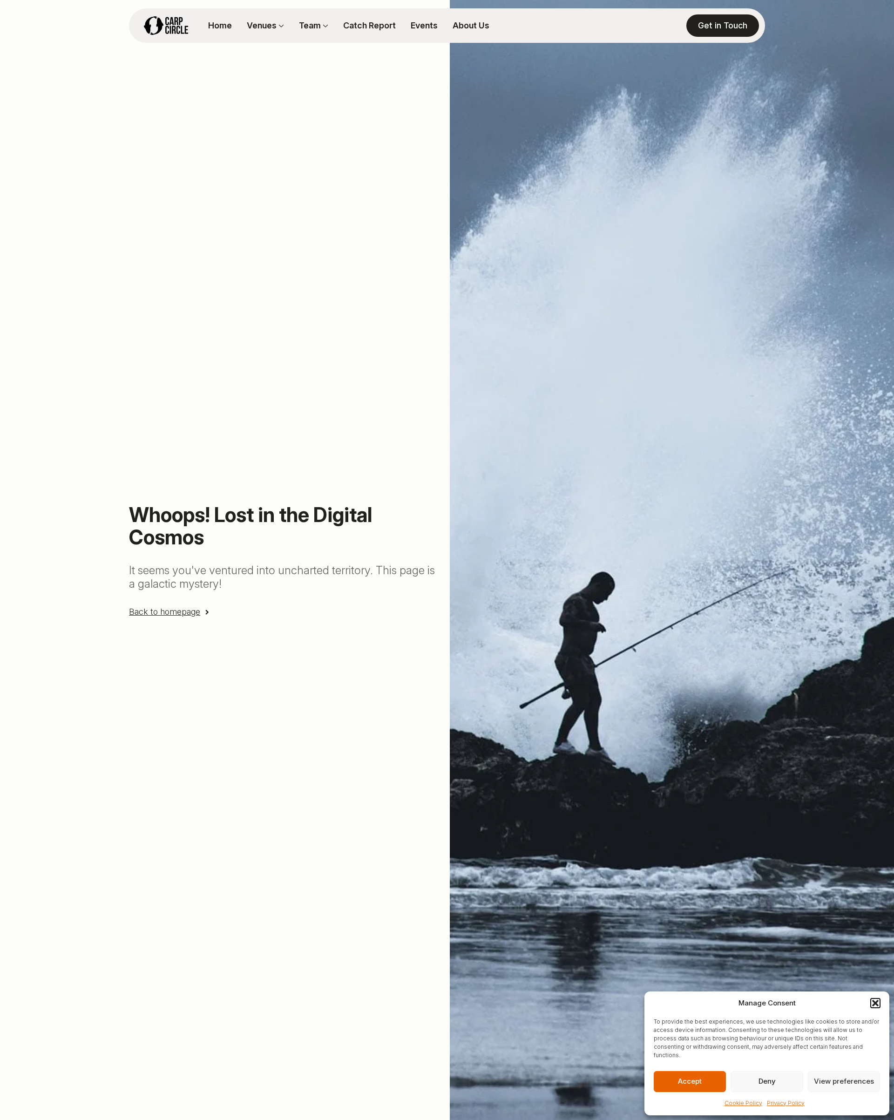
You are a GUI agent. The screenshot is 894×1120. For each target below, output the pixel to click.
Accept (690, 1081)
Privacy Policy (786, 1103)
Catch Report (369, 25)
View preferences (844, 1081)
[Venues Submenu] (280, 25)
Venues (262, 25)
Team (310, 25)
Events (424, 25)
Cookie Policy (743, 1103)
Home (220, 25)
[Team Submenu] (324, 25)
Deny (767, 1081)
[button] (875, 1003)
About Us (471, 25)
